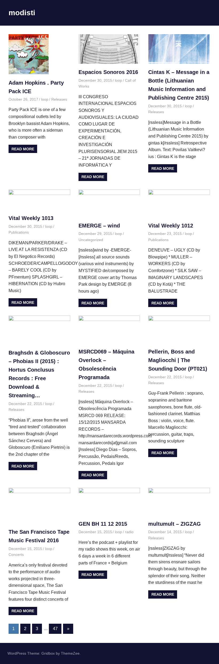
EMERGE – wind (99, 226)
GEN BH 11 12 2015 (103, 524)
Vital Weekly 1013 (31, 218)
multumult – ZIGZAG (174, 524)
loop (44, 99)
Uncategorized (91, 240)
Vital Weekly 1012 (170, 226)
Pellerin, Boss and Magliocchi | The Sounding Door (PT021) (177, 360)
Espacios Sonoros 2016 (108, 72)
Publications (19, 232)
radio (129, 532)
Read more (22, 149)
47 (55, 628)
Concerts (16, 554)
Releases (59, 99)
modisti (22, 13)
